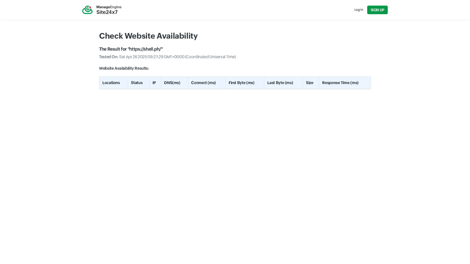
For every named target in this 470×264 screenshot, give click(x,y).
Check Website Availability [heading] (148, 35)
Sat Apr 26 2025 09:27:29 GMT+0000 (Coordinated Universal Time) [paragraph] (167, 57)
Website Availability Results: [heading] (124, 68)
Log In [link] (358, 9)
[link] (101, 10)
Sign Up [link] (377, 10)
